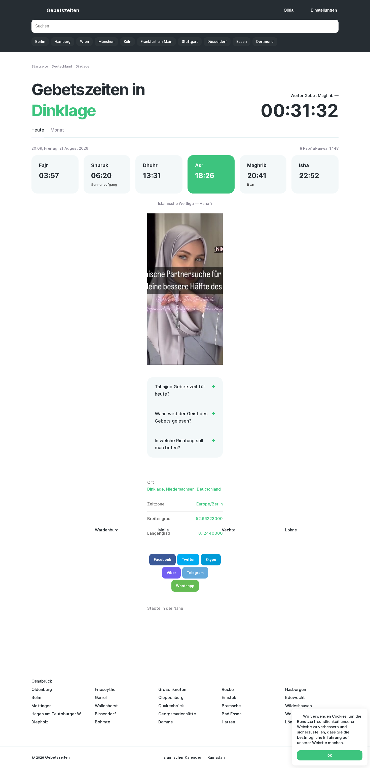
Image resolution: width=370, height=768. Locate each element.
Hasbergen (295, 689)
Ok (329, 755)
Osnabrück (41, 681)
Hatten (228, 721)
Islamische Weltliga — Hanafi (185, 203)
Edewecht (295, 697)
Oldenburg (41, 689)
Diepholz (39, 721)
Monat (57, 130)
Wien (84, 41)
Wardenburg (107, 529)
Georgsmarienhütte (177, 713)
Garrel (101, 697)
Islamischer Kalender (182, 757)
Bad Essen (232, 713)
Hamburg (62, 41)
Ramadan (216, 757)
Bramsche (231, 705)
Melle (163, 529)
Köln (127, 41)
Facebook (162, 559)
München (106, 41)
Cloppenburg (170, 697)
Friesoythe (105, 689)
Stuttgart (190, 41)
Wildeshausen (298, 705)
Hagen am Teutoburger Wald (58, 713)
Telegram (195, 572)
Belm (36, 697)
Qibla (288, 10)
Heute (37, 130)
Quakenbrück (171, 705)
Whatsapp (185, 586)
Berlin (40, 41)
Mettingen (41, 705)
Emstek (229, 697)
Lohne (291, 529)
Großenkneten (172, 689)
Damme (165, 721)
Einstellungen (324, 10)
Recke (228, 689)
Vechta (228, 529)
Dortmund (265, 41)
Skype (210, 559)
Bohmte (102, 721)
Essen (241, 41)
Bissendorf (105, 713)
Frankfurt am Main (156, 41)
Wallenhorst (106, 705)
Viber (171, 572)
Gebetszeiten (63, 10)
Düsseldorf (217, 41)
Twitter (188, 559)
